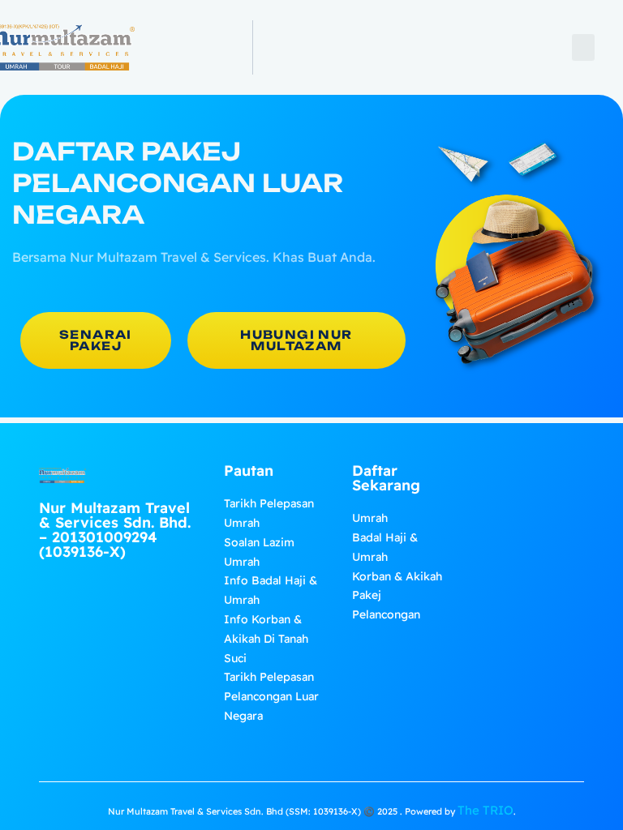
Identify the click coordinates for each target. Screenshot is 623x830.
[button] (583, 47)
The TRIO (485, 810)
